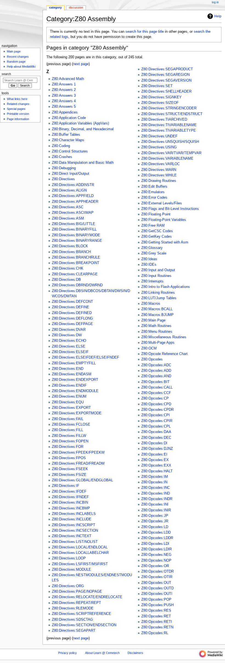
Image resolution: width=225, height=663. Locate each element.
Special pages (16, 108)
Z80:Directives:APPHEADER (75, 202)
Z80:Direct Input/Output (70, 174)
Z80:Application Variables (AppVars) (80, 123)
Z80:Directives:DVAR (69, 330)
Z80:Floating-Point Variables (163, 220)
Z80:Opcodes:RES (156, 610)
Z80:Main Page (153, 320)
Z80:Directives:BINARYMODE (76, 235)
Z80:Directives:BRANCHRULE (76, 257)
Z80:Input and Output (158, 270)
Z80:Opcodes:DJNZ (157, 449)
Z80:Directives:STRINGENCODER (168, 108)
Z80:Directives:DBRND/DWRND (77, 285)
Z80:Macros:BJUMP (157, 315)
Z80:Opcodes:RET (156, 616)
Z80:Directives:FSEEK (70, 469)
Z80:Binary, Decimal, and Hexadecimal (83, 129)
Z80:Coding (61, 146)
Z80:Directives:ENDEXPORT (75, 380)
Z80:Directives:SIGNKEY (161, 97)
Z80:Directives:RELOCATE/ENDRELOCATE (87, 597)
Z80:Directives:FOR (67, 447)
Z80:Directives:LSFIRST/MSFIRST (80, 564)
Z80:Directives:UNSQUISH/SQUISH (170, 142)
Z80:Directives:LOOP (69, 558)
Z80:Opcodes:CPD (156, 404)
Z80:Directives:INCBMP (71, 508)
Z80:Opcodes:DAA (156, 432)
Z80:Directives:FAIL (67, 419)
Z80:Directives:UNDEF (159, 136)
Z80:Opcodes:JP (154, 516)
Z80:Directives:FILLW (69, 436)
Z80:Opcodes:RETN (157, 627)
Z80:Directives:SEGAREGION (165, 75)
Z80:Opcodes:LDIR (156, 549)
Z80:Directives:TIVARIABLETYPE (168, 130)
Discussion (76, 7)
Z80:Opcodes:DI (154, 443)
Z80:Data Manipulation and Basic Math (83, 163)
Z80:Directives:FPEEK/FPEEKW (78, 452)
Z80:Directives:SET (157, 86)
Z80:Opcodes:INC (155, 488)
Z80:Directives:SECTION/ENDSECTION (84, 625)
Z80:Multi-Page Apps (158, 343)
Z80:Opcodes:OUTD (157, 588)
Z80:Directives (63, 179)
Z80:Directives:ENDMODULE (75, 391)
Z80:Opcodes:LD (154, 527)
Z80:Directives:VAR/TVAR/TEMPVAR (171, 153)
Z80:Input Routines (156, 276)
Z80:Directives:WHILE (159, 175)
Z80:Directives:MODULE (71, 570)
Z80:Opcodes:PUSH (157, 605)
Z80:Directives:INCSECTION (75, 530)
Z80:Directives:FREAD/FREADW (78, 463)
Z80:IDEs (148, 265)
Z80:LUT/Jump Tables (158, 298)
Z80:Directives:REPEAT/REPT (76, 603)
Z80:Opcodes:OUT (156, 583)
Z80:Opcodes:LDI (155, 544)
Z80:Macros (150, 304)
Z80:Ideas (149, 259)
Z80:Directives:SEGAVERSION (166, 80)
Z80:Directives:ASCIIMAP (73, 213)
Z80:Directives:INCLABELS (74, 514)
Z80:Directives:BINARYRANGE (77, 241)
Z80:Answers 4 (64, 101)
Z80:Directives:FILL (67, 430)
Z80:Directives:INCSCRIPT (73, 525)
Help (217, 16)
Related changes (18, 104)
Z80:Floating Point (155, 214)
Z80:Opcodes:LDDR (157, 538)
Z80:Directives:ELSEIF (70, 352)
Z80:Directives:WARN (158, 170)
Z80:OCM (149, 348)
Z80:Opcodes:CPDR (157, 410)
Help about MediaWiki (21, 66)
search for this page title (144, 32)
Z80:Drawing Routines (158, 181)
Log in (215, 2)
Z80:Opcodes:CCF (156, 393)
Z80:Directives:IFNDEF (70, 497)
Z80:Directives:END (67, 369)
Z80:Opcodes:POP (156, 599)
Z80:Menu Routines (156, 332)
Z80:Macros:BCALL (157, 309)
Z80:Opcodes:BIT (155, 382)
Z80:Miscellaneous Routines (163, 337)
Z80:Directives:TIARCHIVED (164, 119)
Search (6, 74)
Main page (14, 51)
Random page (16, 61)
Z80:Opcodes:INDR (156, 499)
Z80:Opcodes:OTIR (156, 577)
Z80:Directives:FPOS (69, 458)
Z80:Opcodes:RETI (156, 622)
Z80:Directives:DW (67, 335)
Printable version (18, 113)
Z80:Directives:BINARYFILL (74, 229)
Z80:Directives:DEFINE (70, 307)
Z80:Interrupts (152, 281)
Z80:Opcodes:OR (155, 566)
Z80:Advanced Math (68, 79)
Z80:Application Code (69, 118)
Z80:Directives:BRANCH (71, 252)
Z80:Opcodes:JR (154, 521)
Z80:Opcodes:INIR (156, 510)
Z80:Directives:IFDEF (69, 491)
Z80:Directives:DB (66, 280)
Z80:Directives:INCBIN (70, 502)
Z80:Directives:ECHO (69, 341)
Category (55, 7)
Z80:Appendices (65, 112)
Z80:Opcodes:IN (154, 482)
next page (81, 64)
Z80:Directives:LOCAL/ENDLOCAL (80, 547)
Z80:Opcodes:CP (155, 398)
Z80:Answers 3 (64, 96)
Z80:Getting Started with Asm (164, 242)
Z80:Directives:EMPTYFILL (74, 363)
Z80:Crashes (62, 157)
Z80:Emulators (153, 192)
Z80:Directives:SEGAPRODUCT (167, 69)
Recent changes (18, 56)
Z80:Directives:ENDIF (69, 385)
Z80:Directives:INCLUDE (71, 519)
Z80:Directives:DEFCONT (72, 302)
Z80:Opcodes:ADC (156, 365)
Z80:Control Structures (70, 151)
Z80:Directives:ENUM (69, 396)
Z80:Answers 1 (64, 84)
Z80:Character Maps (68, 140)
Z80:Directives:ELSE (68, 346)
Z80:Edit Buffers (154, 186)
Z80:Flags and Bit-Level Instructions (170, 209)
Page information (18, 119)
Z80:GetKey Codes (156, 236)
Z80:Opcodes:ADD (156, 371)
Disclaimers (135, 652)
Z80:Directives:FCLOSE (71, 424)
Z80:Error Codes (154, 197)
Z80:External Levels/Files (161, 203)
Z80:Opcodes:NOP (156, 560)
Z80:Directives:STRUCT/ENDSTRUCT (172, 114)
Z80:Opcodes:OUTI (156, 594)
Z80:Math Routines (156, 326)
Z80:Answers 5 (64, 107)
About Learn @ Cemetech (102, 652)
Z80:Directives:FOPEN (70, 441)
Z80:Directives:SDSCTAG (72, 620)
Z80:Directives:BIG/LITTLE (73, 224)
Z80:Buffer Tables (66, 135)
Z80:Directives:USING (159, 147)
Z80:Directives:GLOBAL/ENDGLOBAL (82, 480)
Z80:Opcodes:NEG (156, 555)
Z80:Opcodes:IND (155, 493)
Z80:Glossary (152, 248)
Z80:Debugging (64, 168)
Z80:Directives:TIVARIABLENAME (169, 125)
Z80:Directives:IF (65, 486)
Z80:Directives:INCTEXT (71, 536)
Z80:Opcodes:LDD (156, 532)
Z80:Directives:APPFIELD (73, 196)
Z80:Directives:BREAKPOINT (75, 263)
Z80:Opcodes (152, 359)
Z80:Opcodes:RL (154, 633)
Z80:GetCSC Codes (157, 231)
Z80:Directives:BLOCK (70, 246)
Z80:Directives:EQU (68, 402)
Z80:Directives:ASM (68, 218)
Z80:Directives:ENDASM (71, 374)
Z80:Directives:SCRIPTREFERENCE (81, 614)
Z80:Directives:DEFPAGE (72, 324)
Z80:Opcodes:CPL (156, 426)
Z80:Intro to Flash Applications (165, 287)
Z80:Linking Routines (158, 293)
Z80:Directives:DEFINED (72, 313)
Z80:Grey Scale (153, 253)
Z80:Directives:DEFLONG (72, 318)
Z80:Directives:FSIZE (69, 475)
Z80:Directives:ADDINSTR (73, 185)
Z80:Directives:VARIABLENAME (167, 158)
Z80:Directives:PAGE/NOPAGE (77, 591)
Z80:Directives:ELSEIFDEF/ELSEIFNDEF (85, 357)
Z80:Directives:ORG (68, 586)
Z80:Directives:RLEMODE (73, 608)
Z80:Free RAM (153, 226)
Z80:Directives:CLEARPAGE (75, 274)
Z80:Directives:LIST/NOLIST (75, 542)
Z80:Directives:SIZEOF (160, 103)
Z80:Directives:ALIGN (69, 190)
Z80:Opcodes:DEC (156, 438)
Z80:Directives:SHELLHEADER (166, 91)
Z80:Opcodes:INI (154, 504)
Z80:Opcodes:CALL (157, 387)
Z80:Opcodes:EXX (156, 465)
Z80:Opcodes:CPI (155, 415)
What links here (17, 99)
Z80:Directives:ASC (67, 207)
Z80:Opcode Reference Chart (164, 354)
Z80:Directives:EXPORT (71, 408)
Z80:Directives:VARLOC (160, 164)
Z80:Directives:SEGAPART (73, 631)
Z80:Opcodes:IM (154, 477)
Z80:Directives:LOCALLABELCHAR (80, 553)
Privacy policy (67, 652)
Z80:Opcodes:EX (155, 460)
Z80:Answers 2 (64, 90)
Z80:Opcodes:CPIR (156, 421)
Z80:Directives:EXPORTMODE (77, 413)
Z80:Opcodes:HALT (157, 471)
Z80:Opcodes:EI (154, 454)
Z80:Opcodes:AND (156, 376)
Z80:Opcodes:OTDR (157, 571)
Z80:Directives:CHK (67, 268)
